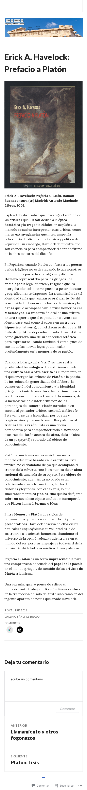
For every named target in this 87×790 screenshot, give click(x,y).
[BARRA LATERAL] (43, 777)
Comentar (67, 709)
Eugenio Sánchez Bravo (21, 616)
